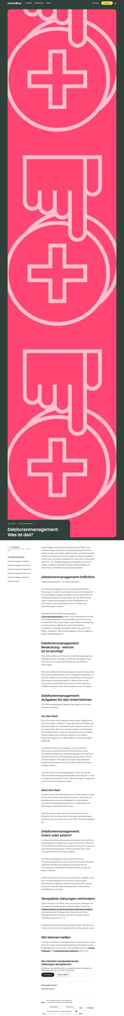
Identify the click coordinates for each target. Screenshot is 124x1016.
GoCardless (15, 547)
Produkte (28, 3)
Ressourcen (39, 3)
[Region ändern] (115, 3)
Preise (48, 3)
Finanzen (90, 1008)
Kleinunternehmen (25, 523)
